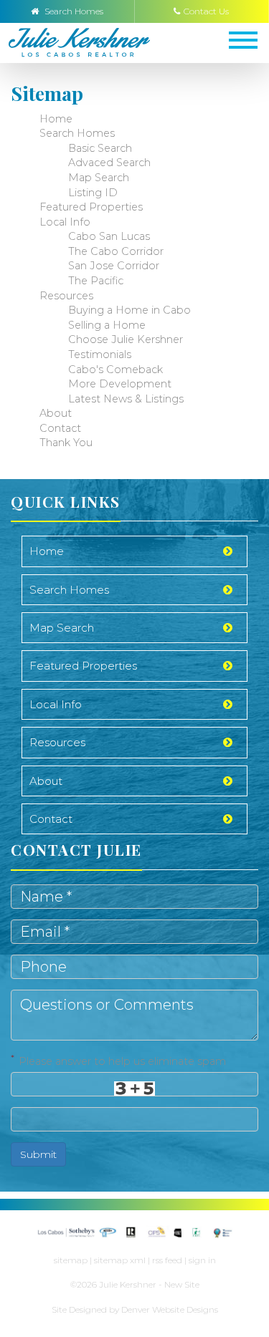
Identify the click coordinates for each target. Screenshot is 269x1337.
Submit (38, 1154)
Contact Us (206, 11)
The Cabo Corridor (116, 251)
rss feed (167, 1260)
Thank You (66, 442)
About (55, 413)
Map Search (98, 177)
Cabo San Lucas (109, 236)
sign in (202, 1260)
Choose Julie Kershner (125, 339)
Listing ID (93, 192)
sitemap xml (120, 1260)
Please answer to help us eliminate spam (118, 1060)
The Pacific (95, 280)
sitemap (71, 1260)
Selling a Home (107, 325)
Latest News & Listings (126, 398)
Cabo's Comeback (115, 369)
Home (55, 118)
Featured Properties (91, 207)
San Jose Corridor (113, 265)
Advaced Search (109, 162)
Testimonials (99, 354)
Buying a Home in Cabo (129, 310)
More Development (119, 383)
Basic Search (100, 148)
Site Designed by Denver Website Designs (135, 1309)
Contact (60, 428)
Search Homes (72, 11)
